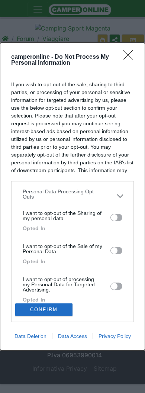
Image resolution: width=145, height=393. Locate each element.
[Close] (130, 57)
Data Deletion (30, 336)
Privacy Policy (115, 336)
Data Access (72, 336)
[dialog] (72, 196)
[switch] (116, 217)
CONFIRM (44, 309)
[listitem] (72, 196)
